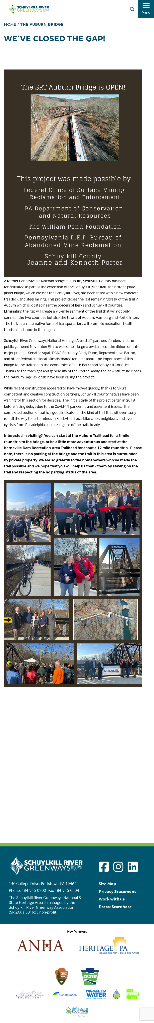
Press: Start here (115, 907)
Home (10, 24)
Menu (146, 12)
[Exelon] (65, 998)
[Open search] (132, 9)
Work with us (112, 899)
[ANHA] (40, 952)
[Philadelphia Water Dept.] (96, 998)
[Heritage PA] (109, 952)
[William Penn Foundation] (29, 998)
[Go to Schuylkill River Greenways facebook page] (104, 867)
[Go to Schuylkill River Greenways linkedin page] (133, 867)
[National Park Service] (61, 983)
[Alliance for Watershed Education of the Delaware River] (77, 1015)
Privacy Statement (117, 891)
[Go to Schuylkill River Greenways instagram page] (118, 867)
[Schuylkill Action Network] (116, 998)
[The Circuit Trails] (133, 998)
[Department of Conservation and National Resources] (90, 983)
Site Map (107, 884)
